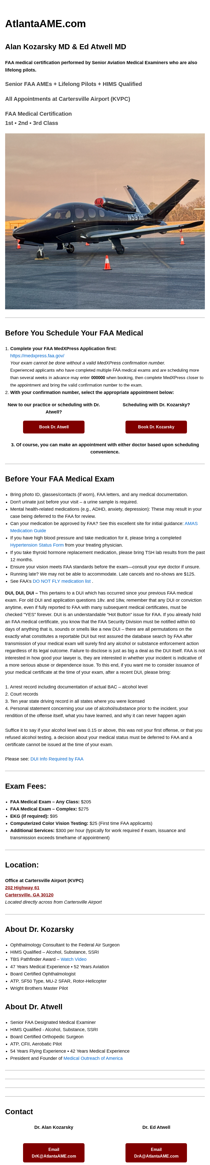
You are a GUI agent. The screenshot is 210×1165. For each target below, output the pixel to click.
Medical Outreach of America (93, 1058)
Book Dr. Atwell (54, 427)
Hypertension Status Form (37, 545)
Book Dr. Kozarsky (156, 427)
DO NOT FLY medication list (62, 581)
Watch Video (74, 959)
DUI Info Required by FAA (56, 759)
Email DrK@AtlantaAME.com (54, 1152)
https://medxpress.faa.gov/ (37, 355)
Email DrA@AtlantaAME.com (156, 1152)
